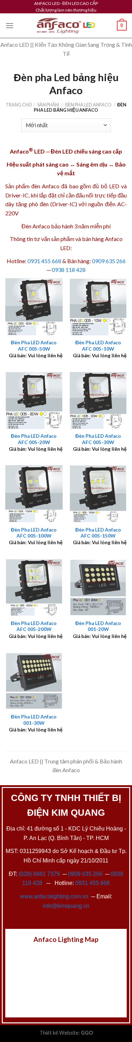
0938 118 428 (69, 269)
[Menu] (9, 25)
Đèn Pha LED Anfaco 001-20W (98, 626)
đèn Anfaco (45, 186)
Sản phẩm (48, 105)
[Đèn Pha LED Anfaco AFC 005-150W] (98, 493)
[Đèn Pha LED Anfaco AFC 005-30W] (98, 400)
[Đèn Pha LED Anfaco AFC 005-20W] (34, 400)
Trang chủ (19, 105)
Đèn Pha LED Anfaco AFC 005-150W (98, 533)
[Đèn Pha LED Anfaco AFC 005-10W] (98, 307)
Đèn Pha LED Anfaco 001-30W (34, 720)
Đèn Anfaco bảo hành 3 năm (55, 226)
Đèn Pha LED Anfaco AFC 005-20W (34, 439)
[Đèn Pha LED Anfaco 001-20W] (98, 587)
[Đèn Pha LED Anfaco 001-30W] (34, 681)
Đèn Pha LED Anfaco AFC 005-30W (98, 439)
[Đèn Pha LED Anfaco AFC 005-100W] (34, 493)
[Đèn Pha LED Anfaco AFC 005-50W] (34, 307)
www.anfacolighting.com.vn (54, 896)
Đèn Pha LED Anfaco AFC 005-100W (34, 533)
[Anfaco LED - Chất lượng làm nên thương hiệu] (66, 26)
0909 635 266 (109, 261)
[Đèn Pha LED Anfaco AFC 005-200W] (34, 587)
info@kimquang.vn (66, 906)
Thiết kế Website (58, 1033)
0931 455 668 (44, 261)
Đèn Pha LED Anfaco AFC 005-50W (34, 346)
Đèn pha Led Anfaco (88, 105)
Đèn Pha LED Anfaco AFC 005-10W (98, 346)
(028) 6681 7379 (40, 874)
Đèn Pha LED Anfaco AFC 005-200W (34, 626)
